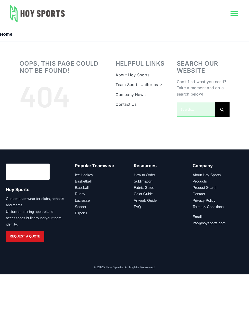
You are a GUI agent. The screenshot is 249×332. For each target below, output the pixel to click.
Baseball (82, 187)
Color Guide (143, 194)
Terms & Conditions (208, 207)
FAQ (137, 207)
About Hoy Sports (207, 175)
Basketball (83, 181)
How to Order (144, 175)
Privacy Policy (204, 200)
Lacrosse (82, 200)
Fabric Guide (144, 187)
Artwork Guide (145, 200)
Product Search (205, 187)
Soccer (80, 207)
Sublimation (143, 181)
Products (200, 181)
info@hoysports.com (209, 223)
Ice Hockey (84, 175)
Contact (199, 194)
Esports (81, 213)
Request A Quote (25, 236)
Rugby (80, 194)
